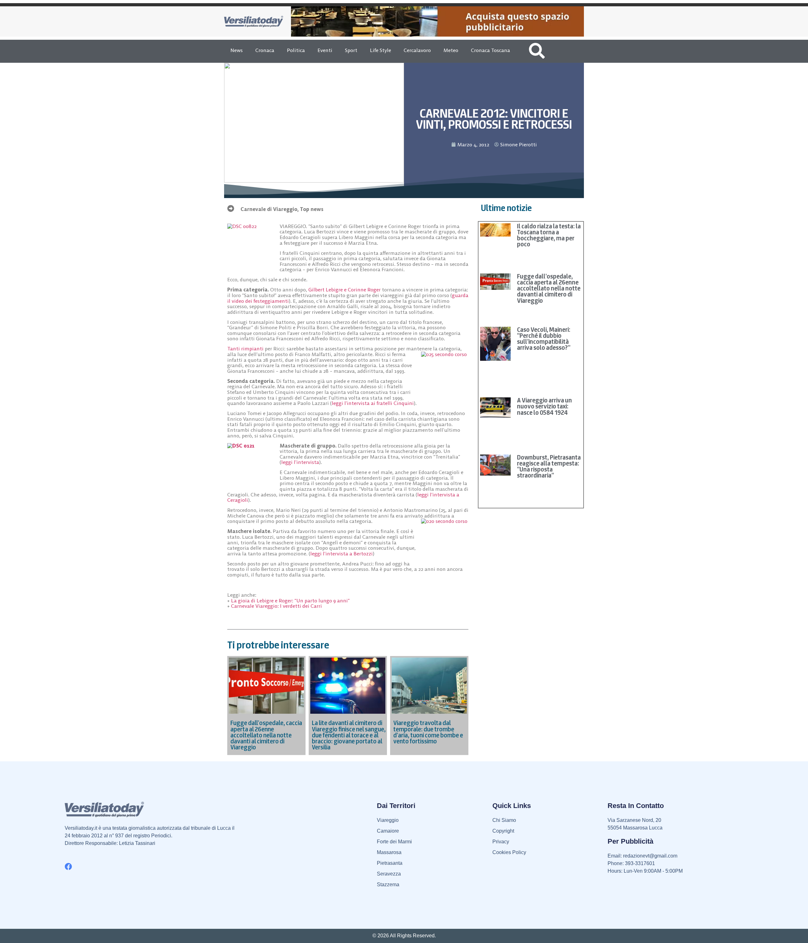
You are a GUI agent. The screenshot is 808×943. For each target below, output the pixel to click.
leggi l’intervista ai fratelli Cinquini (373, 403)
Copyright (503, 831)
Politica (296, 50)
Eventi (325, 50)
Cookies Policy (509, 852)
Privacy (500, 841)
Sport (351, 50)
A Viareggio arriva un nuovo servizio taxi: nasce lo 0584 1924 (544, 406)
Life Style (380, 50)
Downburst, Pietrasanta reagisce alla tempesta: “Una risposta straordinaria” (549, 466)
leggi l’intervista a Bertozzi (341, 553)
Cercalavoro (417, 50)
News (236, 50)
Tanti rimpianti (246, 348)
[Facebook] (68, 866)
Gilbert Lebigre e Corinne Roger (344, 289)
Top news (312, 209)
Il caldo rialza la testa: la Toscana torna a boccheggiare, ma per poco (549, 235)
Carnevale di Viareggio (269, 209)
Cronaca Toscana (490, 50)
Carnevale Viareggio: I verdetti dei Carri (276, 606)
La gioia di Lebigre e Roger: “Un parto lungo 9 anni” (290, 600)
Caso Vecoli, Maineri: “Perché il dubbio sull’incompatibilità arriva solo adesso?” (543, 338)
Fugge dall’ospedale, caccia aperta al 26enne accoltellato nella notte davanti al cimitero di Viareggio (548, 288)
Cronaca (264, 50)
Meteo (450, 50)
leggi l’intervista (300, 462)
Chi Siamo (504, 820)
